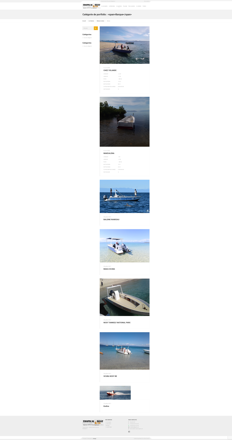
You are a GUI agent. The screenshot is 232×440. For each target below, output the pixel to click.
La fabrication (112, 6)
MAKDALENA (108, 153)
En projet (125, 6)
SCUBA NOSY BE (110, 376)
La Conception (108, 422)
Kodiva (106, 406)
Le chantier (138, 6)
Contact (144, 6)
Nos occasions (147, 1)
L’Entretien (107, 425)
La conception (104, 6)
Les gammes (119, 6)
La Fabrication (108, 423)
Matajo (94, 438)
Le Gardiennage (108, 427)
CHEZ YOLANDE (109, 70)
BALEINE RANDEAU (111, 219)
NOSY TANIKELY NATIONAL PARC (116, 323)
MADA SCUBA (109, 269)
